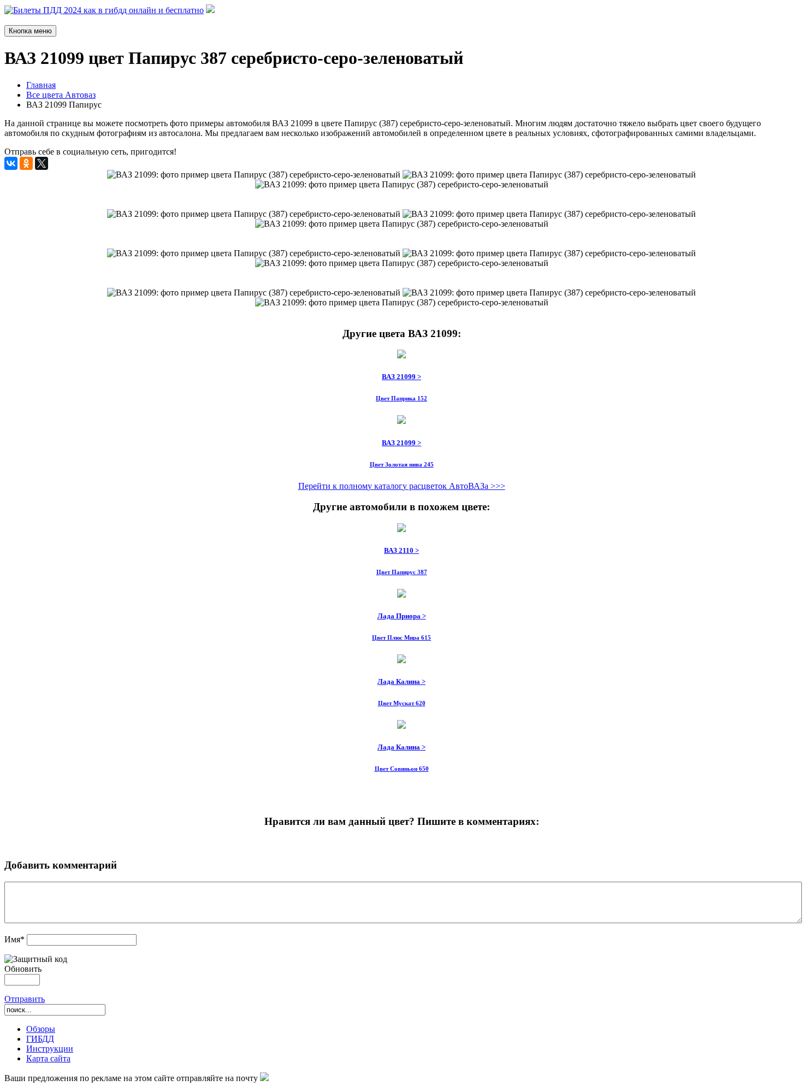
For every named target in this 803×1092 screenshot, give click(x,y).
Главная (41, 85)
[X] (41, 163)
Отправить (24, 999)
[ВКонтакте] (10, 163)
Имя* (14, 939)
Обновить (23, 968)
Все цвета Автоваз (61, 94)
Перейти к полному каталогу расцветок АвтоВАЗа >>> (401, 486)
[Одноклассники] (26, 163)
